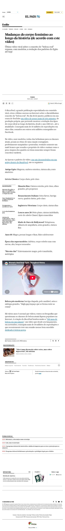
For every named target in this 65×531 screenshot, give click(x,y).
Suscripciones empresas (31, 516)
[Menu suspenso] (3, 16)
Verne (32, 97)
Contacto (15, 514)
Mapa (50, 514)
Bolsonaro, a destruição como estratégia (18, 439)
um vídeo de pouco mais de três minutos (38, 118)
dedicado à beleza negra (15, 330)
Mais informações (9, 373)
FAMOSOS (11, 29)
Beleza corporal (9, 365)
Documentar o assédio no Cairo (7, 206)
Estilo (5, 24)
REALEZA (16, 29)
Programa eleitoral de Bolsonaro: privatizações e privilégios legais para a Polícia (30, 451)
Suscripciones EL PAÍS (21, 516)
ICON (25, 29)
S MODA (21, 29)
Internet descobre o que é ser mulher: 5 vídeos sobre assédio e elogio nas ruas (8, 191)
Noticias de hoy (45, 516)
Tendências (31, 365)
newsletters (7, 472)
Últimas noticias (7, 436)
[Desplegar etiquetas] (59, 365)
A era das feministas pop (8, 212)
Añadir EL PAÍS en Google (56, 103)
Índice (40, 516)
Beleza (48, 365)
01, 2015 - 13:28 (32, 99)
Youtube (24, 365)
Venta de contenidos (21, 514)
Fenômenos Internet (40, 365)
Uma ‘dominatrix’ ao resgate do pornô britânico (8, 200)
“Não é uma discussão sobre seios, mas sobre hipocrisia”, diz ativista (34, 350)
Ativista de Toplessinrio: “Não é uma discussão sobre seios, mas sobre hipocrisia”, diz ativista (8, 221)
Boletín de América (9, 476)
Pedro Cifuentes (20, 354)
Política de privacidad (44, 514)
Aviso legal (29, 514)
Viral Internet (17, 365)
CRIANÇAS (30, 29)
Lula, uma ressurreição (12, 443)
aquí (40, 373)
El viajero (5, 29)
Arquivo (37, 472)
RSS (38, 516)
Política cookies (35, 514)
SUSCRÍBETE (49, 12)
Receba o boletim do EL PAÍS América (17, 341)
